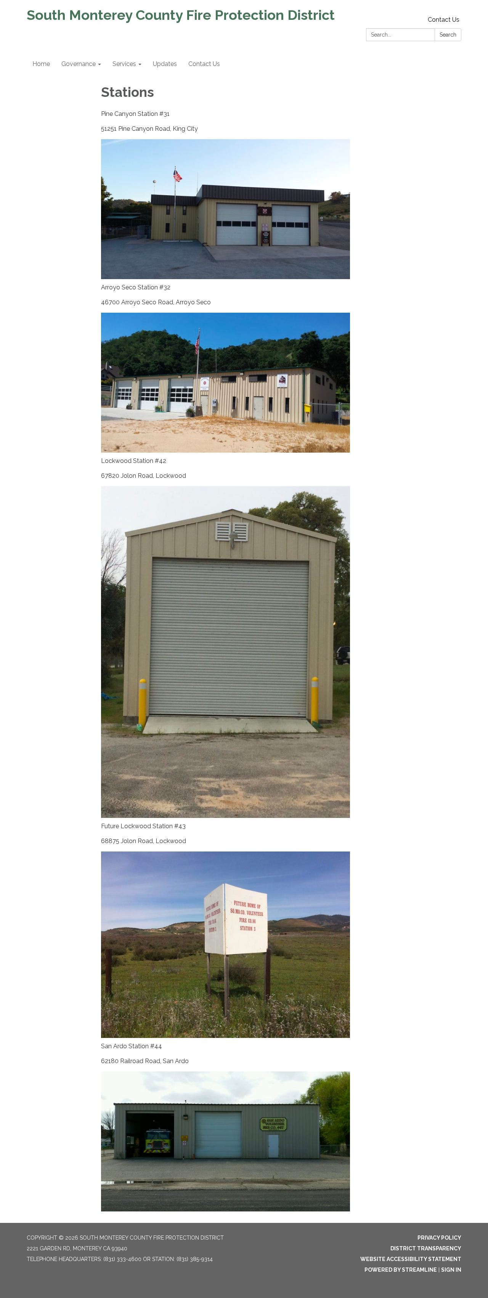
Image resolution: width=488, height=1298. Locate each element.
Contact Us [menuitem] (204, 63)
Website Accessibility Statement (410, 1259)
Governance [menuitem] (78, 63)
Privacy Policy (439, 1238)
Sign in (451, 1270)
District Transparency (425, 1248)
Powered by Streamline (400, 1270)
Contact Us (443, 19)
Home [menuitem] (41, 63)
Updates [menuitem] (165, 63)
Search (448, 35)
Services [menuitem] (124, 63)
